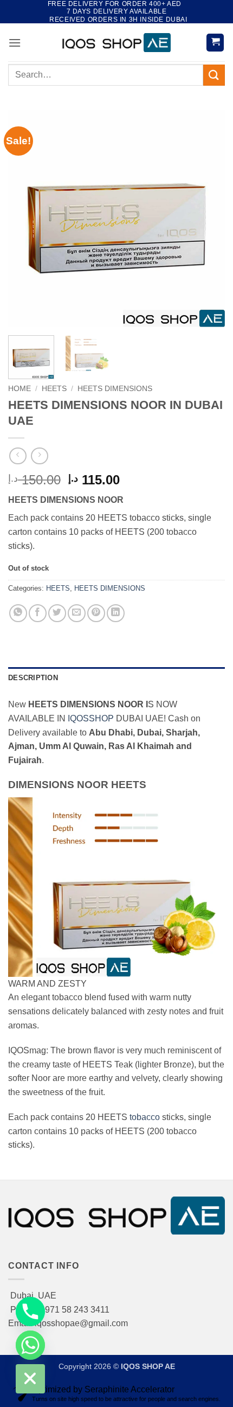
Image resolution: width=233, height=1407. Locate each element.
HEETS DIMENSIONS (114, 389)
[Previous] (26, 218)
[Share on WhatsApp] (18, 613)
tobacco (145, 1117)
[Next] (207, 218)
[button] (14, 42)
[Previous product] (39, 455)
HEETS (54, 389)
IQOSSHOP (91, 718)
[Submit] (214, 75)
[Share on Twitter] (57, 613)
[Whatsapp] (30, 1345)
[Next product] (17, 455)
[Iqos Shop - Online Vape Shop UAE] (116, 42)
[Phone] (30, 1311)
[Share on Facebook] (38, 613)
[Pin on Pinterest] (96, 613)
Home (19, 389)
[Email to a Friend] (77, 613)
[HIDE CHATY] (30, 1378)
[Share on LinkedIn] (116, 613)
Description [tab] (33, 678)
